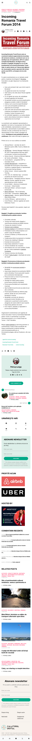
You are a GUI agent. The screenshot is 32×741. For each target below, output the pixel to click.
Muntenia (22, 9)
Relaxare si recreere (19, 645)
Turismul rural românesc (12, 227)
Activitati (12, 396)
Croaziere (23, 396)
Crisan (17, 396)
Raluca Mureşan (9, 191)
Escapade (18, 398)
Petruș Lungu (9, 29)
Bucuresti (15, 9)
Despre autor (21, 712)
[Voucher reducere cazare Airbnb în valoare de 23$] (13, 481)
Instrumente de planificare (16, 574)
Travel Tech (5, 411)
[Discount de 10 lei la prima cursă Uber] (13, 492)
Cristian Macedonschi (11, 163)
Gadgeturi (14, 661)
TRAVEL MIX (23, 193)
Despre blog (5, 712)
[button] (2, 2)
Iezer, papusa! (16, 562)
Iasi (19, 661)
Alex (3, 534)
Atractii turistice (7, 9)
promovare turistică (18, 267)
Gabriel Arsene (9, 195)
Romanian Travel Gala (8, 344)
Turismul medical (10, 229)
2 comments (17, 12)
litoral (21, 221)
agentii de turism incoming (9, 339)
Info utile (4, 574)
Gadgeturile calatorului (20, 717)
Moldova (20, 662)
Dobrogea (12, 398)
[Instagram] (16, 424)
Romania (4, 11)
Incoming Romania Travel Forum (10, 342)
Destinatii (22, 573)
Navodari (9, 645)
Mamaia (4, 645)
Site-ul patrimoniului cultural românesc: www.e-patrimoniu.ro (14, 581)
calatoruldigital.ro (11, 324)
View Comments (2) (16, 383)
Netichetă (4, 716)
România (23, 79)
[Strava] (16, 429)
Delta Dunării (13, 255)
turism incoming (20, 344)
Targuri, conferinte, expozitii (15, 11)
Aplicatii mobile (6, 410)
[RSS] (26, 429)
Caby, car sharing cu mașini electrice (15, 668)
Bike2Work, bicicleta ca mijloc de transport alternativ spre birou (14, 615)
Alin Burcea (8, 150)
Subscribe (16, 458)
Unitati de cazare (14, 411)
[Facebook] (6, 424)
